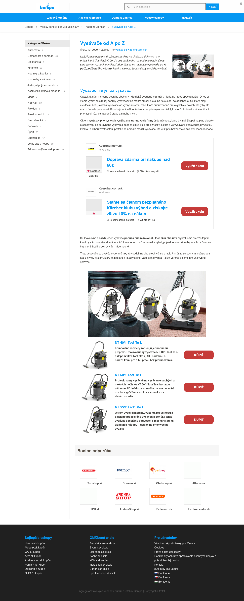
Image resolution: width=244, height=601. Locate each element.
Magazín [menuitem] (187, 17)
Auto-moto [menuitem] (35, 50)
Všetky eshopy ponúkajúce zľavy (59, 27)
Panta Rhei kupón (35, 564)
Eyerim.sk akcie (99, 547)
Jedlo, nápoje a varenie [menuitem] (43, 85)
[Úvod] (47, 6)
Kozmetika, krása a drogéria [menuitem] (46, 91)
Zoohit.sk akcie (98, 556)
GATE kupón (32, 552)
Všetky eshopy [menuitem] (154, 17)
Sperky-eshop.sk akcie (103, 573)
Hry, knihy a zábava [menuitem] (41, 79)
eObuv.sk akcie (99, 560)
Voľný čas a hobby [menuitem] (40, 143)
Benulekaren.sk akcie (102, 543)
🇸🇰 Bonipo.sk (162, 573)
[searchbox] (169, 6)
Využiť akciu (194, 165)
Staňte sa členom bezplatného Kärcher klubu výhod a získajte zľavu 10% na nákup (137, 208)
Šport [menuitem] (33, 132)
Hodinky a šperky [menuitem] (39, 73)
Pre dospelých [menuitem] (38, 114)
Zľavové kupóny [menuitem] (57, 17)
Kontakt (158, 564)
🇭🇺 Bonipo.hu (162, 581)
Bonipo (29, 27)
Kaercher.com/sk (95, 27)
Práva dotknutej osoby (167, 552)
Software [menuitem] (34, 126)
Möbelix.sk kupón (35, 547)
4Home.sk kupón (35, 543)
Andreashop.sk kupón (38, 560)
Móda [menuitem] (33, 97)
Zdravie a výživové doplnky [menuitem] (46, 149)
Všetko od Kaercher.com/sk (131, 50)
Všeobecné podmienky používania (174, 543)
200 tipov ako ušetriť (166, 569)
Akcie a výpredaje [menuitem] (90, 17)
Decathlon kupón (35, 569)
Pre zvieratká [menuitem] (37, 120)
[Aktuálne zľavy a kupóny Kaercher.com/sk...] (91, 149)
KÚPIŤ (199, 355)
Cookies (159, 547)
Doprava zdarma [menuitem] (122, 17)
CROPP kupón (33, 573)
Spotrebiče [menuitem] (36, 138)
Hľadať (212, 6)
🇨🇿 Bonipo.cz (162, 577)
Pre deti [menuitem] (34, 108)
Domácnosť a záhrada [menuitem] (43, 56)
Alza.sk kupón (33, 556)
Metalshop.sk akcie (101, 564)
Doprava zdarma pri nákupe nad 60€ (138, 162)
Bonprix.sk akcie (99, 569)
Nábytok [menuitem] (35, 103)
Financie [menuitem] (35, 67)
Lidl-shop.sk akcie (100, 552)
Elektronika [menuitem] (36, 62)
